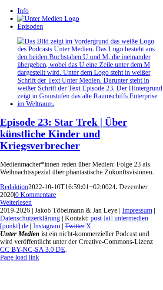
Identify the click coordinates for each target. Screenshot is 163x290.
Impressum (137, 210)
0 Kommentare (35, 194)
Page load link (19, 257)
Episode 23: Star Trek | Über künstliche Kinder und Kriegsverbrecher (63, 134)
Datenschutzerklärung (30, 218)
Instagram (46, 226)
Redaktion (14, 186)
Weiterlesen (16, 202)
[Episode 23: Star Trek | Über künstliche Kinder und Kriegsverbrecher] (90, 103)
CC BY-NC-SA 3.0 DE (32, 249)
